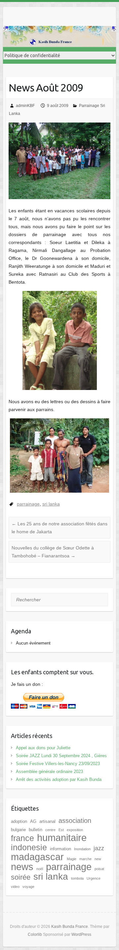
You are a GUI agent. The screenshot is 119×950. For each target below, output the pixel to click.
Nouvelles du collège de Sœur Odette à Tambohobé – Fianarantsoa (53, 551)
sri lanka (51, 504)
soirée (20, 877)
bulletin (35, 829)
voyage (28, 887)
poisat (99, 869)
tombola (77, 878)
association (75, 820)
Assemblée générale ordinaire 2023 (49, 771)
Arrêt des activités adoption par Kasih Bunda (58, 779)
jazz (99, 848)
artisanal (47, 821)
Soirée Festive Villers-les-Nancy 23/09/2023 (58, 763)
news (22, 866)
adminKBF (25, 105)
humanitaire (62, 837)
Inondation (82, 849)
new (98, 859)
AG (33, 821)
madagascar (37, 857)
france (22, 838)
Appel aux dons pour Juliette (43, 747)
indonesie (29, 847)
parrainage (28, 504)
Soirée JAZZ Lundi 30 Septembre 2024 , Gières (61, 755)
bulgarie (18, 829)
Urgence (93, 878)
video (15, 887)
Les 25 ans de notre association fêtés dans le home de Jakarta (59, 527)
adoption (19, 821)
